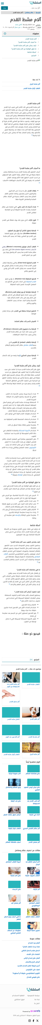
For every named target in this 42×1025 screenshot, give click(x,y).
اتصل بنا (37, 1003)
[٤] (33, 491)
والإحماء (18, 515)
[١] (20, 355)
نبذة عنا (37, 999)
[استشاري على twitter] (37, 1021)
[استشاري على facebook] (33, 1021)
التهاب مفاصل (28, 345)
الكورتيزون (32, 447)
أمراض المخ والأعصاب (32, 962)
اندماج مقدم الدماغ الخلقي (30, 950)
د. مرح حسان (18, 27)
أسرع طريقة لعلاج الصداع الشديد (28, 965)
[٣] (39, 386)
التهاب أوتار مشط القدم (32, 88)
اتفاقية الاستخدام (18, 995)
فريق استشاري (19, 999)
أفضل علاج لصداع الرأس (32, 958)
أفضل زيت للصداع (34, 943)
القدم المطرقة (31, 281)
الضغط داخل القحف (33, 954)
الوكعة (19, 474)
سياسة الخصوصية (33, 995)
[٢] (39, 183)
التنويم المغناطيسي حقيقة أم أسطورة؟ (26, 973)
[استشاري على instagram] (29, 1020)
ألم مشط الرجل (35, 84)
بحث (4, 8)
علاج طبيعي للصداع (33, 977)
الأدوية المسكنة (24, 430)
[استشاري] (35, 3)
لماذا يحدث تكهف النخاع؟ (31, 946)
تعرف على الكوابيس (33, 969)
